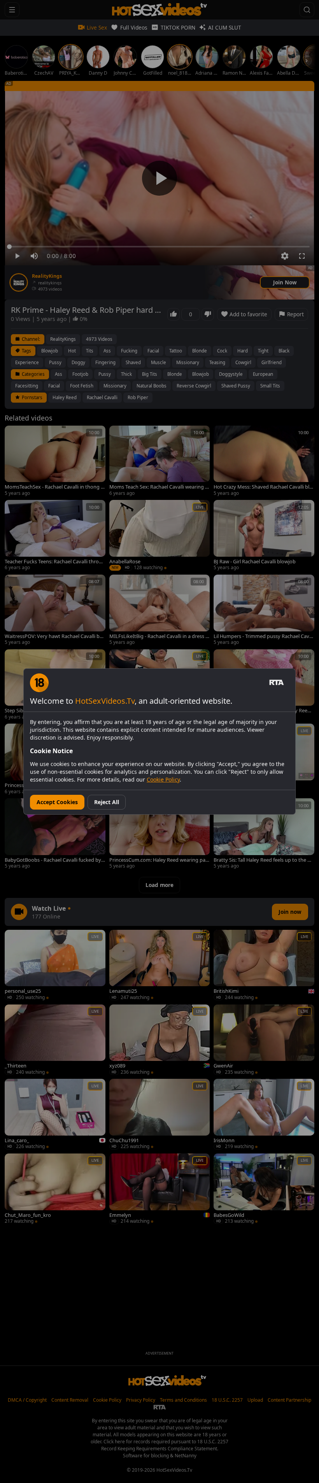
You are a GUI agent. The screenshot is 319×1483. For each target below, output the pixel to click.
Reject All (106, 802)
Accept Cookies (57, 802)
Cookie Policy (163, 779)
